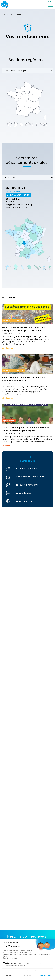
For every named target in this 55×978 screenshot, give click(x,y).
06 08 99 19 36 (19, 208)
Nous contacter (23, 501)
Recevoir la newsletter (27, 485)
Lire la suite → (8, 348)
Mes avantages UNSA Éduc (29, 477)
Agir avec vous (9, 421)
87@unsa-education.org (19, 204)
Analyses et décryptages (13, 320)
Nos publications (24, 493)
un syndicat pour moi (26, 468)
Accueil (6, 14)
